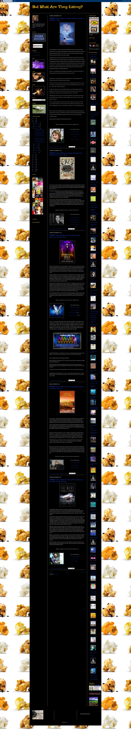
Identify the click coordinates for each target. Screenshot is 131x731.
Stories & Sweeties (93, 521)
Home (67, 572)
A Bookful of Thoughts (94, 58)
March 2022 (37, 148)
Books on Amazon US (73, 315)
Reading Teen (92, 446)
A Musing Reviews (93, 75)
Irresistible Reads (93, 303)
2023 (34, 120)
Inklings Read (92, 293)
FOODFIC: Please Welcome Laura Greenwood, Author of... (39, 135)
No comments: (65, 146)
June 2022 (36, 145)
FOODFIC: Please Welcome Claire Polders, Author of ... (39, 130)
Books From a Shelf (93, 182)
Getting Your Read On (94, 252)
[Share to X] (72, 146)
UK (80, 315)
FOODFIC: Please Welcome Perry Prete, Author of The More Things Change (66, 480)
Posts (35, 44)
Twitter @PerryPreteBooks (75, 556)
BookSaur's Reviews (94, 186)
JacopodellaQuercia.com (74, 217)
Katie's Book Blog (93, 317)
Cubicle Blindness (93, 212)
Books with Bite (93, 184)
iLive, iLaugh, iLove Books (93, 290)
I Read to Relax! (93, 270)
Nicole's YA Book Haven (93, 371)
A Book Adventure (93, 54)
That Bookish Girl (93, 529)
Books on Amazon (74, 224)
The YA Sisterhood (93, 636)
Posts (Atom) (56, 574)
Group (79, 312)
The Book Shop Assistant (93, 563)
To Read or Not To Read (93, 653)
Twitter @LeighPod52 (75, 462)
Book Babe (92, 119)
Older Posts (83, 572)
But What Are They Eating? (57, 6)
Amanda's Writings (93, 93)
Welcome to (92, 665)
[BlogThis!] (70, 146)
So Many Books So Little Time (93, 510)
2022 (34, 121)
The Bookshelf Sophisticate (93, 574)
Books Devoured (93, 172)
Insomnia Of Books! (94, 295)
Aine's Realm (92, 85)
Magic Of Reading (93, 324)
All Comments (36, 46)
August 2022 (37, 143)
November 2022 (37, 124)
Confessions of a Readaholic (93, 210)
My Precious (92, 354)
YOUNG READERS (94, 679)
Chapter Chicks (93, 203)
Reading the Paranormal (92, 455)
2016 (34, 162)
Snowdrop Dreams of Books (94, 500)
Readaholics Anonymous (92, 436)
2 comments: (65, 380)
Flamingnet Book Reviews (93, 225)
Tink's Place (92, 644)
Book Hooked (92, 129)
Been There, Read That (94, 113)
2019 (34, 157)
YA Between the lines (94, 677)
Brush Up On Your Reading (93, 195)
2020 (34, 156)
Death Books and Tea (94, 214)
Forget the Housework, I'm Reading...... (94, 236)
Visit (80, 718)
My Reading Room (93, 362)
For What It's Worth (94, 227)
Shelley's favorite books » (41, 216)
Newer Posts (52, 572)
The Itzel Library (93, 591)
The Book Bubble (93, 546)
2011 (34, 171)
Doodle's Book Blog (93, 222)
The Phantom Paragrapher (92, 612)
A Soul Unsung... (93, 77)
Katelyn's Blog (93, 315)
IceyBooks (92, 279)
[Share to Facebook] (73, 146)
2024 (34, 118)
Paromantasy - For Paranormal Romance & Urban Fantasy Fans (94, 408)
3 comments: (65, 228)
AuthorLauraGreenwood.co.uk (75, 307)
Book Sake (92, 147)
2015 (34, 164)
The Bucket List (93, 583)
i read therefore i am (93, 268)
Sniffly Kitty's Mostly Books (94, 491)
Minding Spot (92, 334)
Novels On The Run (93, 373)
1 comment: (65, 568)
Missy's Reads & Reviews (93, 343)
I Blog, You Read (93, 260)
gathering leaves (93, 244)
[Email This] (69, 146)
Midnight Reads (93, 326)
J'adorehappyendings (94, 311)
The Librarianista (93, 593)
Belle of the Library (93, 115)
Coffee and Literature (94, 205)
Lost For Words (93, 319)
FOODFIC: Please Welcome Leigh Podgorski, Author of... (39, 139)
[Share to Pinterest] (74, 146)
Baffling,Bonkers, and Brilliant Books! (94, 104)
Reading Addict (93, 444)
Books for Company (94, 174)
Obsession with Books (94, 381)
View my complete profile (36, 28)
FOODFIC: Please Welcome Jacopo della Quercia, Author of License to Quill (65, 154)
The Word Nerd (93, 628)
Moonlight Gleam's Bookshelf (93, 352)
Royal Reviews (93, 466)
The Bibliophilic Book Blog (94, 538)
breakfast (57, 188)
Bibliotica (92, 117)
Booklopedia (92, 164)
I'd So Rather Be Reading (93, 281)
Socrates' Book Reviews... (93, 513)
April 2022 (36, 147)
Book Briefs (92, 127)
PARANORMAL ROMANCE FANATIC (93, 398)
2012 (34, 169)
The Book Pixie (93, 554)
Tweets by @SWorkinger (93, 39)
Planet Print (92, 428)
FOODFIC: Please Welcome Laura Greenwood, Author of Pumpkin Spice (64, 236)
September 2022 (37, 128)
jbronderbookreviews (94, 313)
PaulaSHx (92, 417)
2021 (34, 154)
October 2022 (37, 126)
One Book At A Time (94, 383)
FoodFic (34, 176)
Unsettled (92, 655)
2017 (34, 161)
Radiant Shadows (93, 430)
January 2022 (37, 152)
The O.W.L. (92, 603)
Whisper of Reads (93, 675)
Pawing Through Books (93, 426)
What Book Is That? (94, 667)
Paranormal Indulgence (92, 386)
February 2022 (37, 150)
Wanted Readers (93, 657)
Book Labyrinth (93, 131)
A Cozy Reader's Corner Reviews (93, 67)
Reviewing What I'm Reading (94, 464)
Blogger (67, 722)
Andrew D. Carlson (93, 101)
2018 (34, 159)
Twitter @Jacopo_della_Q (75, 219)
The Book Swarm (93, 571)
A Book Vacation (93, 56)
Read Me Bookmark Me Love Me (94, 433)
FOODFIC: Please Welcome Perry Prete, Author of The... (39, 141)
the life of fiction (93, 595)
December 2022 (37, 123)
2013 (34, 167)
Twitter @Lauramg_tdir (75, 310)
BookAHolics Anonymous (92, 156)
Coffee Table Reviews (94, 207)
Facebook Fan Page (74, 222)
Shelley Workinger (37, 22)
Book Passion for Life (94, 139)
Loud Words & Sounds (93, 321)
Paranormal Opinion (94, 388)
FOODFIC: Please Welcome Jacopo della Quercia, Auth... (39, 133)
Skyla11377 (92, 482)
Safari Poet (92, 474)
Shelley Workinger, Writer (36, 52)
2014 (34, 166)
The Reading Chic (93, 620)
